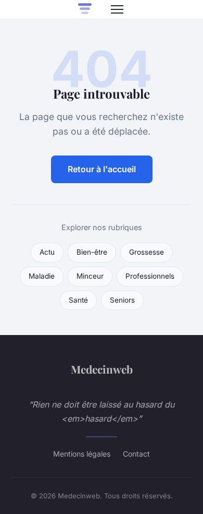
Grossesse (146, 252)
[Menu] (117, 9)
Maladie (42, 276)
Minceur (90, 276)
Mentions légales (81, 453)
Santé (78, 300)
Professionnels (149, 276)
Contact (136, 453)
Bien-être (92, 252)
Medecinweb (102, 369)
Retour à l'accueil (102, 169)
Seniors (122, 300)
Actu (47, 252)
